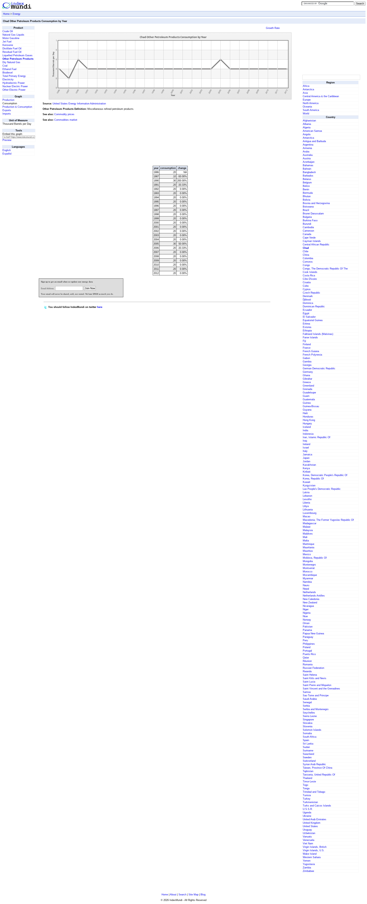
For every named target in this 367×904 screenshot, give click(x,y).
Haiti (305, 413)
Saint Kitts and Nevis (314, 678)
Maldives (308, 533)
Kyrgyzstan (309, 485)
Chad (306, 248)
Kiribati (306, 471)
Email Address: (47, 288)
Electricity (8, 79)
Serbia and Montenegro (315, 709)
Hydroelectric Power (13, 82)
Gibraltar (307, 378)
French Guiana (311, 351)
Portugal (307, 650)
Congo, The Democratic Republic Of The (325, 268)
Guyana (307, 409)
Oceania (307, 106)
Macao (306, 516)
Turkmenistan (310, 802)
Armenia (307, 148)
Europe (307, 99)
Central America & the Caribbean (321, 96)
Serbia (306, 705)
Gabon (306, 358)
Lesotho (307, 499)
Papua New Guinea (313, 633)
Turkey (306, 798)
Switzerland (309, 760)
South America (311, 110)
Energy (16, 13)
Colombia (308, 258)
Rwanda (307, 671)
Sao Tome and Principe (316, 695)
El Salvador (309, 316)
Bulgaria (307, 217)
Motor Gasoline (10, 38)
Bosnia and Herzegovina (316, 203)
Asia (305, 92)
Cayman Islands (312, 241)
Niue (305, 616)
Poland (306, 647)
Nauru (306, 585)
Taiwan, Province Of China (317, 767)
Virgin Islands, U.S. (313, 850)
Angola (306, 134)
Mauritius (308, 550)
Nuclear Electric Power (15, 86)
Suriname (308, 750)
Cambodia (308, 227)
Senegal (307, 702)
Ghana (306, 375)
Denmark (308, 296)
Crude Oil (7, 31)
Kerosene (7, 45)
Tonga (306, 788)
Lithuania (308, 509)
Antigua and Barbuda (314, 141)
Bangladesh (309, 172)
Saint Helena (310, 674)
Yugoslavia (309, 864)
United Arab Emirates (314, 819)
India (305, 430)
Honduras (308, 416)
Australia (308, 155)
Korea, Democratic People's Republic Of (325, 475)
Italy (305, 451)
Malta (306, 540)
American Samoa (312, 130)
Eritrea (306, 323)
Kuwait (306, 482)
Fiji (304, 340)
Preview (6, 140)
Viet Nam (308, 843)
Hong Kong (309, 420)
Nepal (306, 588)
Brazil (306, 210)
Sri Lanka (308, 743)
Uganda (307, 812)
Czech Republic (311, 292)
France (306, 347)
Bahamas (308, 165)
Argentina (308, 144)
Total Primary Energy (14, 76)
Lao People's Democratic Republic (322, 488)
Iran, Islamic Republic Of (316, 437)
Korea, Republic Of (313, 478)
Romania (308, 664)
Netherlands (309, 592)
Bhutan (307, 196)
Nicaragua (308, 606)
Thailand (307, 778)
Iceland (307, 427)
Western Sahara (312, 857)
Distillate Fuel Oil (11, 48)
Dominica (308, 303)
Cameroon (308, 230)
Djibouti (307, 299)
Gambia (307, 361)
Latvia (306, 492)
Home (6, 13)
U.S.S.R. (308, 809)
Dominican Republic (314, 306)
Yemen (306, 860)
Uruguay (307, 829)
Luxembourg (309, 513)
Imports (6, 113)
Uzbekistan (309, 833)
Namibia (307, 581)
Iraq (305, 440)
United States (310, 826)
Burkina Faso (310, 220)
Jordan (306, 461)
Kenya (306, 468)
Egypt (306, 313)
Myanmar (308, 578)
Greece (307, 382)
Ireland (306, 444)
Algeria (306, 127)
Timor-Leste (309, 781)
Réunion (307, 661)
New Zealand (310, 602)
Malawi (306, 526)
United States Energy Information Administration (79, 103)
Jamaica (307, 454)
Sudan (306, 747)
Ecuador (307, 309)
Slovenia (307, 726)
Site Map (193, 894)
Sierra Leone (310, 716)
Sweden (307, 757)
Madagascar (309, 523)
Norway (307, 619)
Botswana (308, 206)
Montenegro (309, 564)
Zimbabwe (308, 871)
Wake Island (310, 853)
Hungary (307, 423)
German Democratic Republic (319, 368)
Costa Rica (309, 275)
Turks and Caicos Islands (317, 805)
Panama (307, 630)
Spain (306, 740)
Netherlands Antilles (314, 595)
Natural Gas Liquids (13, 34)
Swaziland (308, 754)
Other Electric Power (13, 89)
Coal (4, 65)
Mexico (307, 554)
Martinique (308, 544)
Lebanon (307, 495)
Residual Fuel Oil (11, 51)
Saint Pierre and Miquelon (317, 685)
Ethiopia (307, 330)
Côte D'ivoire (310, 278)
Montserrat (309, 568)
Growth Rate (273, 28)
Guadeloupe (309, 392)
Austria (307, 158)
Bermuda (308, 192)
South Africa (309, 736)
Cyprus (307, 289)
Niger (306, 609)
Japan (306, 457)
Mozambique (310, 575)
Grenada (307, 389)
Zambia (307, 867)
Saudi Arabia (310, 698)
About (173, 894)
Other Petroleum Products (17, 58)
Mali (305, 537)
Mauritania (308, 547)
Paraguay (308, 636)
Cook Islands (310, 272)
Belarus (307, 179)
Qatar (306, 657)
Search (182, 894)
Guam (306, 396)
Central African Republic (316, 244)
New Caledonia (311, 599)
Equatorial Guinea (312, 320)
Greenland (308, 385)
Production (8, 99)
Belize (306, 186)
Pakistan (308, 626)
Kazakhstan (309, 464)
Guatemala (309, 399)
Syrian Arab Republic (314, 764)
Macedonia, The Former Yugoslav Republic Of (328, 519)
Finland (307, 344)
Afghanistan (309, 120)
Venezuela (308, 840)
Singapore (308, 719)
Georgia (307, 365)
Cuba (306, 285)
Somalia (307, 733)
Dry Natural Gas (11, 62)
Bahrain (307, 168)
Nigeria (306, 612)
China (306, 254)
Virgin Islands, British (314, 846)
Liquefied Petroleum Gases (17, 55)
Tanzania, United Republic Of (319, 774)
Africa (306, 86)
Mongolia (308, 561)
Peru (305, 640)
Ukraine (307, 815)
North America (310, 103)
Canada (307, 234)
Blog (203, 894)
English (6, 150)
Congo (306, 265)
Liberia (306, 502)
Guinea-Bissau (311, 406)
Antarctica (308, 89)
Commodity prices (64, 114)
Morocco (307, 571)
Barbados (308, 175)
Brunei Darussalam (313, 213)
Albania (307, 124)
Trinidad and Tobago (314, 791)
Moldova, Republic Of (315, 557)
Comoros (308, 261)
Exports (6, 110)
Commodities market (65, 119)
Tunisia (307, 795)
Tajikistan (308, 771)
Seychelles (309, 712)
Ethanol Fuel (9, 69)
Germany (308, 371)
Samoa (307, 692)
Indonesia (308, 433)
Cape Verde (309, 237)
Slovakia (307, 723)
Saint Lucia (309, 681)
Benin (306, 189)
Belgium (307, 182)
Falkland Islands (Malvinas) (318, 334)
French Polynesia (312, 354)
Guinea (307, 402)
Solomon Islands (312, 729)
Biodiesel (7, 72)
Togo (305, 785)
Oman (306, 623)
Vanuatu (307, 836)
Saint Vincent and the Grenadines (321, 688)
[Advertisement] (273, 137)
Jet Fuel (6, 41)
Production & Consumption (17, 106)
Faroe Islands (310, 337)
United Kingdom (311, 822)
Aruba (306, 151)
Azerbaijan (308, 161)
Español (6, 153)
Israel (306, 447)
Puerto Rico (309, 654)
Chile (305, 251)
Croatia (307, 282)
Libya (306, 506)
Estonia (307, 327)
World (306, 113)
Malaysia (308, 530)
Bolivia (306, 199)
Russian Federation (313, 667)
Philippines (309, 643)
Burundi (307, 223)
